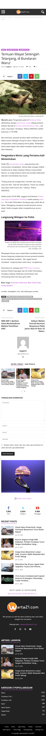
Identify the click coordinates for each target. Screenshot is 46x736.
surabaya (5, 301)
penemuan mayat (24, 123)
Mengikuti (23, 507)
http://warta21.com (23, 354)
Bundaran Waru (35, 120)
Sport (3, 704)
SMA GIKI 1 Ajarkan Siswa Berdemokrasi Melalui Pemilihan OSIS (10, 325)
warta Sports (5, 707)
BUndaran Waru (27, 297)
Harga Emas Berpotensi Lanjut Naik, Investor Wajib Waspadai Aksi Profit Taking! (37, 383)
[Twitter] (25, 76)
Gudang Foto (39, 730)
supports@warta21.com (28, 624)
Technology (17, 730)
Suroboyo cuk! (24, 50)
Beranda (3, 17)
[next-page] (24, 391)
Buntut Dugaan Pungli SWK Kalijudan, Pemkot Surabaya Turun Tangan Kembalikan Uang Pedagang (22, 383)
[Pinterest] (31, 76)
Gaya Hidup (21, 727)
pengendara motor (17, 164)
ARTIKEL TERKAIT (17, 364)
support (9, 67)
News (10, 17)
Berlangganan (37, 507)
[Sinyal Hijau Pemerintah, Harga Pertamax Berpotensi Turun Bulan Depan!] (8, 373)
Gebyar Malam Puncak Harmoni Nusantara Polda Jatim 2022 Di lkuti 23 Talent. (35, 326)
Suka (8, 507)
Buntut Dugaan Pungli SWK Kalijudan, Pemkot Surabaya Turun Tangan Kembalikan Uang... (29, 541)
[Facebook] (20, 76)
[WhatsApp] (36, 76)
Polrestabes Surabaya (18, 199)
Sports (3, 715)
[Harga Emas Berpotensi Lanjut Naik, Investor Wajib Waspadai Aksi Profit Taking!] (38, 373)
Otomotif (38, 727)
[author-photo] (23, 342)
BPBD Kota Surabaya (31, 268)
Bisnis (13, 727)
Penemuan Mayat (7, 299)
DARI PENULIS (30, 364)
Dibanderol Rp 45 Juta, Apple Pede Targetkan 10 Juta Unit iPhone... (29, 565)
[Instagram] (20, 629)
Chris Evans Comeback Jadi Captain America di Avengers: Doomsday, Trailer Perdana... (30, 578)
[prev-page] (21, 391)
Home (7, 727)
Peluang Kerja (28, 730)
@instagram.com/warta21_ (23, 593)
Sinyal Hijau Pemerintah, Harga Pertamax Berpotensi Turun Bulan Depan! (8, 382)
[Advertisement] (23, 35)
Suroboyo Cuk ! (12, 50)
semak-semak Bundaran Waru (27, 126)
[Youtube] (30, 629)
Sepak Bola (5, 711)
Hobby (30, 727)
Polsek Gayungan (35, 299)
